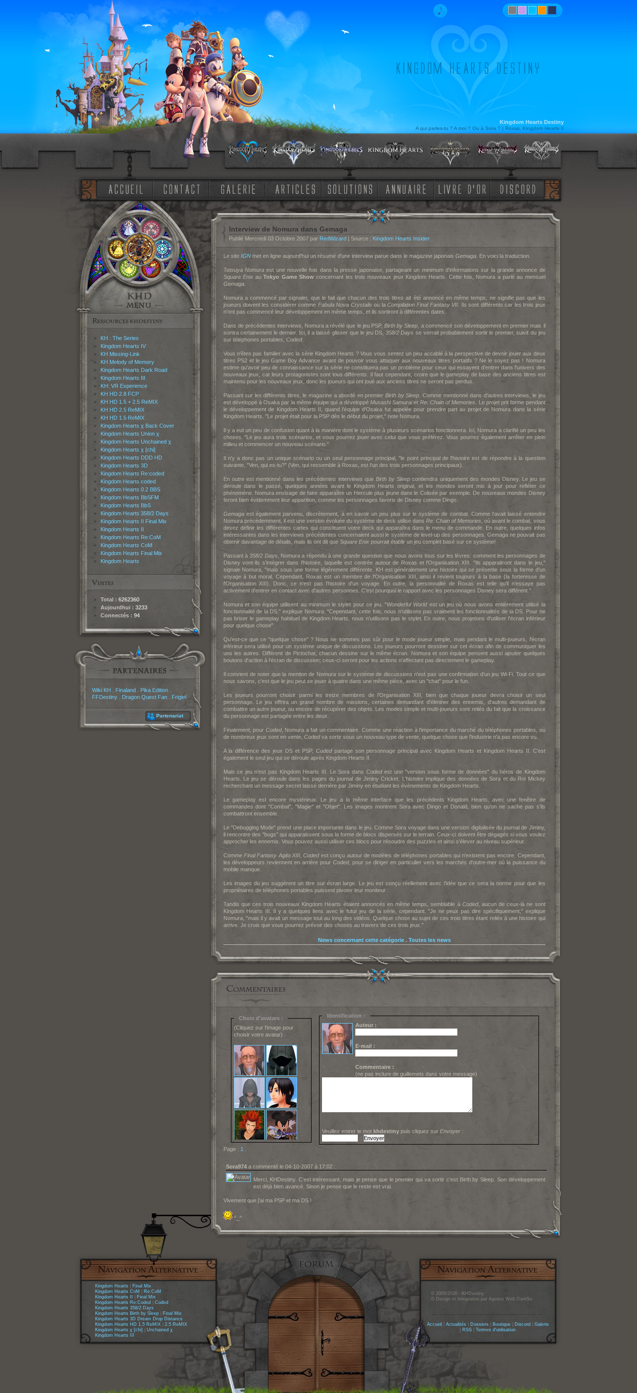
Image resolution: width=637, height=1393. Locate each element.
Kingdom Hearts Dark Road (134, 370)
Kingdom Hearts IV (123, 346)
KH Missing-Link (120, 354)
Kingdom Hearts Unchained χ (136, 442)
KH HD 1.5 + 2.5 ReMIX (129, 402)
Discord (523, 1324)
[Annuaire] (402, 188)
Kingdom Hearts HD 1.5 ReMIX (128, 1324)
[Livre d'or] (465, 188)
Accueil (434, 1324)
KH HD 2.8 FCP (120, 394)
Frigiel (179, 697)
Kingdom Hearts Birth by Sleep (127, 1313)
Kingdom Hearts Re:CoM (131, 537)
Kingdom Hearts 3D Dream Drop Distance (139, 1318)
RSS (467, 1329)
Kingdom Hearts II (122, 529)
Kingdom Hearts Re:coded (132, 473)
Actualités (456, 1324)
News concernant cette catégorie (361, 940)
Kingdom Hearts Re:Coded (123, 1302)
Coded (161, 1302)
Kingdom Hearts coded (128, 481)
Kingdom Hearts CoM (126, 545)
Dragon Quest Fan (144, 697)
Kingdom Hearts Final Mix (131, 553)
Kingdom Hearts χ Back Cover (137, 426)
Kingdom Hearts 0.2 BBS (130, 489)
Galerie (541, 1324)
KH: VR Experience (124, 386)
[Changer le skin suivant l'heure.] (512, 10)
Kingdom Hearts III (123, 378)
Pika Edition (154, 690)
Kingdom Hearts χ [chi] (128, 450)
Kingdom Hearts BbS (126, 505)
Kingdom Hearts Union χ (130, 434)
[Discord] (519, 188)
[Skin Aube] (522, 10)
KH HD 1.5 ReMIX (122, 418)
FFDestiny (104, 697)
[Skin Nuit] (552, 10)
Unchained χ (160, 1329)
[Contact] (184, 188)
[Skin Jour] (532, 10)
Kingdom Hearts (120, 561)
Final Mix (141, 1285)
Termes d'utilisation (496, 1329)
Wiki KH (101, 690)
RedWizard (332, 238)
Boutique (502, 1324)
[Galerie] (238, 188)
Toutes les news (430, 940)
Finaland (125, 690)
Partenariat (169, 715)
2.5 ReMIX (176, 1324)
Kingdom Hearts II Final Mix (134, 521)
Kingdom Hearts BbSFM (130, 497)
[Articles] (297, 188)
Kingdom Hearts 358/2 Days (135, 513)
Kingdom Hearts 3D (124, 465)
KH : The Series (120, 338)
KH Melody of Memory (127, 362)
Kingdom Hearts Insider (401, 238)
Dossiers (479, 1324)
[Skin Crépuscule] (542, 10)
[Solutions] (351, 188)
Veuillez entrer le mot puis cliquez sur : (392, 1131)
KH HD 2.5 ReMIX (122, 410)
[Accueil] (124, 188)
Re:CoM (152, 1291)
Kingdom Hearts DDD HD (131, 458)
